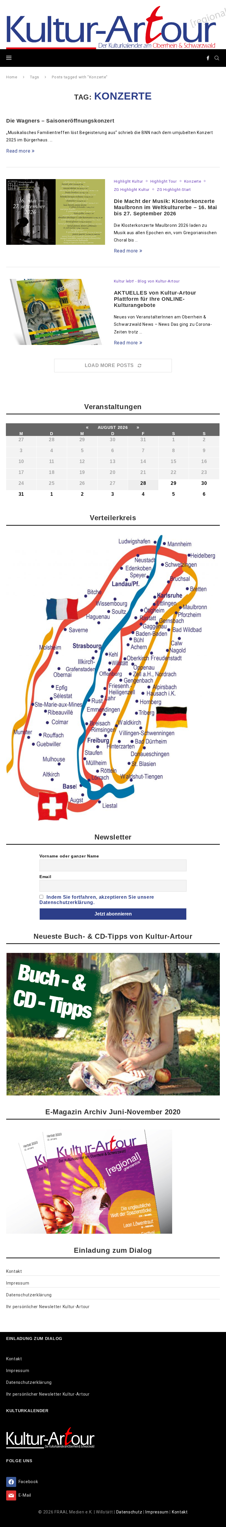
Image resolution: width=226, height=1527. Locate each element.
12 (82, 461)
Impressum (17, 1283)
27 (21, 439)
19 (82, 472)
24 (21, 483)
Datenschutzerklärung (29, 1295)
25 (51, 483)
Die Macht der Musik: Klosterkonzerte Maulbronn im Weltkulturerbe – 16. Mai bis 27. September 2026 (165, 207)
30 (112, 439)
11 (51, 461)
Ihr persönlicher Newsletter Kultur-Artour (48, 1306)
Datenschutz (129, 1512)
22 (173, 472)
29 (82, 439)
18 (51, 472)
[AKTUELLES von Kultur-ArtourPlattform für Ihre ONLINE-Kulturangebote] (55, 312)
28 (51, 439)
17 (21, 472)
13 (112, 461)
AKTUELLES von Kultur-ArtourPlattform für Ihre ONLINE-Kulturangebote (155, 299)
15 (173, 461)
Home (11, 77)
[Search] (217, 58)
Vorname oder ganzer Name (69, 856)
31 (143, 439)
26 (82, 483)
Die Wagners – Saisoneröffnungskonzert (60, 121)
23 (204, 472)
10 (21, 461)
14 (143, 461)
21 (143, 472)
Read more (18, 151)
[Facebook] (208, 58)
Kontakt (14, 1271)
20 (112, 472)
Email (45, 876)
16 (204, 461)
